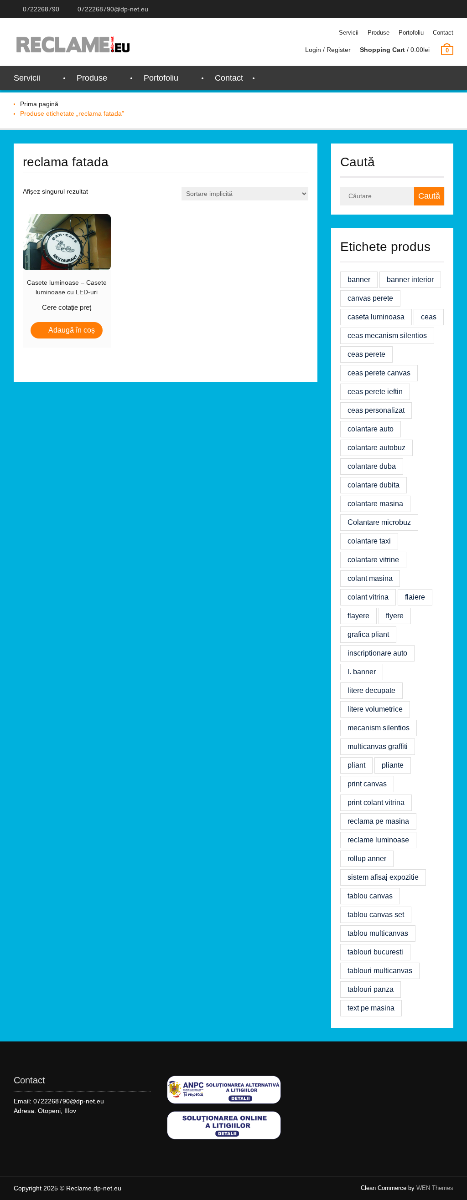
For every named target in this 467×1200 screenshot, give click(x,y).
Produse (378, 32)
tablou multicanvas (378, 933)
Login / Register (328, 49)
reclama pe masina (378, 821)
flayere (358, 616)
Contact (443, 32)
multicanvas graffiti (378, 746)
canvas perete (370, 298)
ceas (428, 317)
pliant (356, 765)
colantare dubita (374, 485)
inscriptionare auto (377, 653)
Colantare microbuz (379, 522)
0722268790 (41, 9)
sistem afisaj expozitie (383, 877)
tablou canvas (370, 896)
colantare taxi (369, 541)
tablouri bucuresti (375, 952)
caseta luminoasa (376, 317)
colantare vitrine (373, 560)
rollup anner (367, 858)
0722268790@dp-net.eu (113, 9)
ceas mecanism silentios (387, 335)
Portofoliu (411, 32)
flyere (395, 616)
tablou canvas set (376, 914)
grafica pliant (368, 634)
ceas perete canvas (379, 373)
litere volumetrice (375, 709)
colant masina (370, 578)
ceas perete (366, 354)
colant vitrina (368, 597)
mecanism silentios (379, 728)
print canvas (367, 784)
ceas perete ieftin (375, 391)
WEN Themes (434, 1188)
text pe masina (371, 1008)
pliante (393, 765)
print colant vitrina (376, 802)
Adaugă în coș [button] (71, 330)
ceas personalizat (376, 410)
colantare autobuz (376, 447)
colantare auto (371, 429)
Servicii (348, 32)
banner (359, 279)
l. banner (362, 672)
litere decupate (371, 690)
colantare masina (375, 504)
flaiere (415, 597)
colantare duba (372, 466)
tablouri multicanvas (380, 970)
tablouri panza (371, 989)
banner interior (410, 279)
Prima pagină (39, 104)
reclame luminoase (378, 840)
